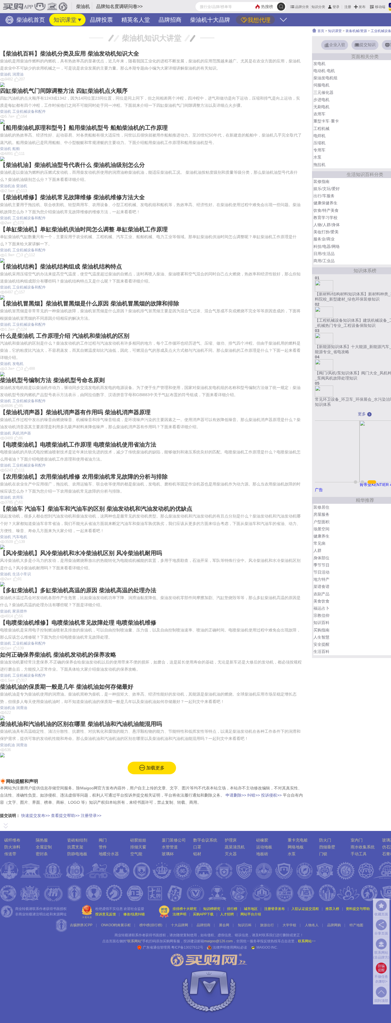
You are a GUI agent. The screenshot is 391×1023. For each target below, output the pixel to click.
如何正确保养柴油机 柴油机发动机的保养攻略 (58, 654)
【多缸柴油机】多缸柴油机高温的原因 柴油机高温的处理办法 (78, 590)
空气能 (136, 854)
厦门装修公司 (174, 840)
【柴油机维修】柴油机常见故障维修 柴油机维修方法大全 (72, 197)
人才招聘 (227, 914)
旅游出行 (267, 925)
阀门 (103, 840)
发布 (362, 7)
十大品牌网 (179, 925)
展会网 (224, 925)
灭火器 (231, 854)
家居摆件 (19, 611)
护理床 (231, 840)
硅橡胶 (262, 840)
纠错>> (253, 795)
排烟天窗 (138, 847)
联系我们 (269, 935)
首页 (320, 31)
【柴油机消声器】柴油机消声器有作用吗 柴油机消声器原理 (75, 412)
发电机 (17, 364)
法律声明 (179, 914)
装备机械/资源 (356, 31)
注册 (347, 7)
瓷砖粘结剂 (77, 840)
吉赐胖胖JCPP (81, 925)
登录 (336, 7)
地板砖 (262, 854)
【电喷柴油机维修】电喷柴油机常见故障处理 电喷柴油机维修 (78, 622)
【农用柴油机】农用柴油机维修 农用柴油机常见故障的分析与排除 (84, 476)
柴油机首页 (30, 20)
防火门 (325, 840)
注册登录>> (91, 815)
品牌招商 (170, 20)
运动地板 (264, 847)
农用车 (17, 497)
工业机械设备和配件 (29, 111)
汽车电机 (19, 537)
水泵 (292, 854)
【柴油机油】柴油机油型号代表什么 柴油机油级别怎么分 (72, 165)
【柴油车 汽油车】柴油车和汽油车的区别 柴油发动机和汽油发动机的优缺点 (96, 508)
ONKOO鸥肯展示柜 (116, 925)
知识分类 (318, 7)
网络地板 (296, 847)
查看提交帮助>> (65, 815)
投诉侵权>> (271, 795)
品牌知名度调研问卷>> (119, 6)
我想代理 (259, 20)
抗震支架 (75, 847)
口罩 (197, 847)
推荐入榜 (332, 909)
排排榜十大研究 (185, 909)
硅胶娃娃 (138, 840)
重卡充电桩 (298, 840)
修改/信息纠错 (134, 914)
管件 (103, 847)
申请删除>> (236, 795)
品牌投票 (101, 20)
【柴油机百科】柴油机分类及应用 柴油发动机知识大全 (69, 53)
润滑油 (17, 74)
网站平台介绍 (250, 914)
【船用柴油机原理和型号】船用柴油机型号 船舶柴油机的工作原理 (84, 128)
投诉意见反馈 (105, 914)
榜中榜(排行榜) (150, 925)
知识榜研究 (211, 909)
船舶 (16, 149)
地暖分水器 (109, 854)
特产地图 (356, 925)
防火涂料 (12, 847)
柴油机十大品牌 (210, 20)
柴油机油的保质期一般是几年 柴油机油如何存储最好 (66, 687)
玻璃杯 (168, 854)
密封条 (42, 854)
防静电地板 (77, 854)
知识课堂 (65, 20)
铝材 (197, 854)
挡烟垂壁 (327, 847)
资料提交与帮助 (358, 909)
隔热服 (42, 840)
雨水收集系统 (363, 847)
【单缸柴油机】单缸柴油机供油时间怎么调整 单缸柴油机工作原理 (84, 229)
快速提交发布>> (35, 815)
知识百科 (245, 925)
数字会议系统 (205, 840)
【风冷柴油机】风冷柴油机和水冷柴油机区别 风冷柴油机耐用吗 (81, 553)
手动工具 (359, 854)
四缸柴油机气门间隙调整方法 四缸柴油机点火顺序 (64, 91)
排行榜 (232, 909)
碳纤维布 (12, 840)
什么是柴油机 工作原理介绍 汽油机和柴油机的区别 (64, 336)
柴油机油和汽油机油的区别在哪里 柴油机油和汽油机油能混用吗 (81, 724)
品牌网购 (334, 925)
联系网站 (307, 941)
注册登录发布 (274, 909)
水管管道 (170, 847)
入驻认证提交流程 (305, 909)
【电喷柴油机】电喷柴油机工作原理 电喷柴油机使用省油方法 (78, 444)
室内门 (357, 840)
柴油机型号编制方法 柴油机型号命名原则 (52, 380)
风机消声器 (21, 433)
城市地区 (251, 909)
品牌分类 (302, 7)
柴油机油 (7, 186)
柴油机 (5, 74)
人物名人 (312, 925)
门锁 (323, 854)
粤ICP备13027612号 (187, 947)
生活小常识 (21, 574)
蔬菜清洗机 (235, 847)
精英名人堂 (135, 20)
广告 (319, 489)
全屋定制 (44, 847)
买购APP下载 (203, 914)
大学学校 (289, 925)
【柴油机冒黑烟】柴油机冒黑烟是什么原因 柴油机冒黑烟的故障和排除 (89, 303)
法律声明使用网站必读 (230, 947)
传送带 (10, 854)
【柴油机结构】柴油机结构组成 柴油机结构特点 (61, 266)
